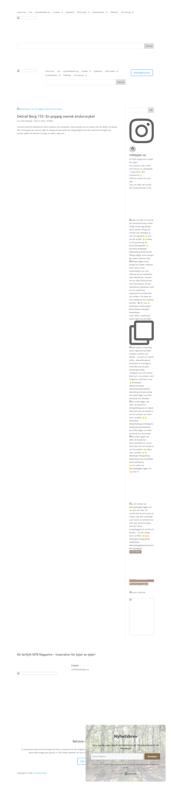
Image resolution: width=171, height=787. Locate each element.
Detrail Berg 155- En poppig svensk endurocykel (56, 116)
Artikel (50, 121)
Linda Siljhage (26, 121)
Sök (150, 110)
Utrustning (126, 12)
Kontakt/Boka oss (42, 12)
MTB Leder (82, 12)
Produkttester (98, 12)
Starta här (21, 12)
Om (30, 12)
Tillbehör (114, 12)
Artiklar (56, 12)
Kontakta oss (142, 72)
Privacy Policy (41, 773)
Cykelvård (69, 12)
